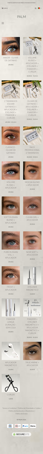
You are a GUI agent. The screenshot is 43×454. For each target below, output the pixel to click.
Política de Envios (22, 414)
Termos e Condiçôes (9, 408)
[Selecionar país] (39, 8)
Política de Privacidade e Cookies (29, 408)
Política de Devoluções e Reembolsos (21, 411)
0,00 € (5, 8)
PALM (21, 17)
